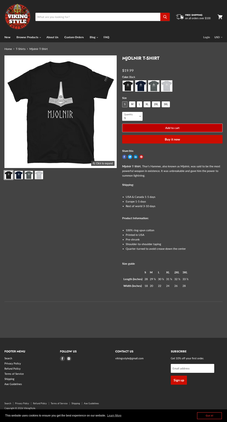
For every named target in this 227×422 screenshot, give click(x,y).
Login (206, 37)
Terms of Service (14, 373)
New (7, 37)
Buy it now (172, 139)
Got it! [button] (209, 415)
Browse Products (27, 37)
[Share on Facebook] (124, 157)
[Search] (165, 17)
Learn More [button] (114, 415)
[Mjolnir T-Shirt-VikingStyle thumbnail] (8, 175)
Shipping (9, 378)
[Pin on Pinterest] (141, 157)
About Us (52, 37)
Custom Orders (74, 37)
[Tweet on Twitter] (130, 157)
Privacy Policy (12, 363)
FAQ (106, 37)
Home (8, 48)
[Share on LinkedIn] (136, 157)
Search (8, 358)
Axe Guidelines (13, 384)
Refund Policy (12, 368)
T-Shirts (21, 48)
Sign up (179, 380)
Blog (93, 37)
